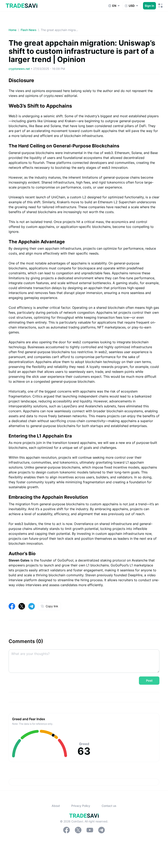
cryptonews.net (20, 68)
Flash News (28, 30)
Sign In (149, 5)
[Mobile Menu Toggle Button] (160, 5)
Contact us (109, 805)
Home (12, 30)
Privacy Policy (80, 805)
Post (149, 680)
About (56, 805)
